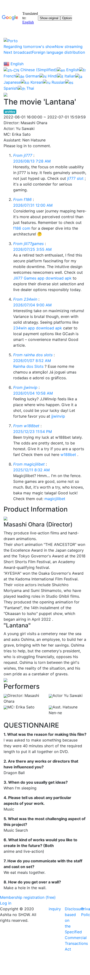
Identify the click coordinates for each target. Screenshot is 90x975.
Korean (36, 82)
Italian (69, 76)
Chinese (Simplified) (38, 69)
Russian (57, 82)
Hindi (52, 76)
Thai (29, 88)
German (32, 76)
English (16, 63)
